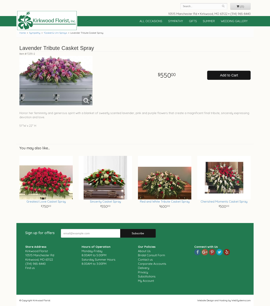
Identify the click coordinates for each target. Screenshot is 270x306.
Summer (209, 21)
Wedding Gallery (234, 21)
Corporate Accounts (152, 264)
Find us (30, 268)
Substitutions (147, 276)
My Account (146, 281)
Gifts (193, 21)
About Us (144, 251)
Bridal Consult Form (151, 255)
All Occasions (151, 21)
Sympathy (175, 21)
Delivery (143, 268)
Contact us (145, 259)
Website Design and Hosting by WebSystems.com (224, 300)
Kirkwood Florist (46, 20)
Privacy (143, 272)
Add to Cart (229, 75)
